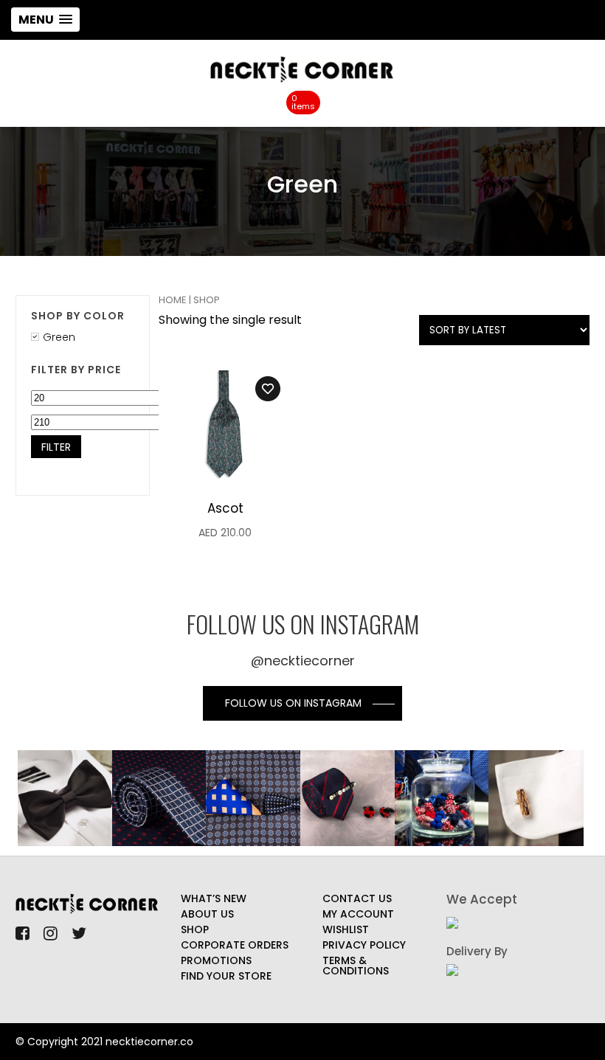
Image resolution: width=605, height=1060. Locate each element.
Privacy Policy (364, 945)
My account (358, 914)
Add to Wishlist (267, 388)
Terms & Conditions (355, 965)
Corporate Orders (234, 945)
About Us (207, 914)
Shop (195, 929)
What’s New (213, 898)
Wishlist (345, 929)
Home (173, 300)
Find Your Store (226, 976)
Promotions (216, 960)
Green (59, 337)
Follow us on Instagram (293, 703)
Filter (56, 447)
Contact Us (357, 898)
